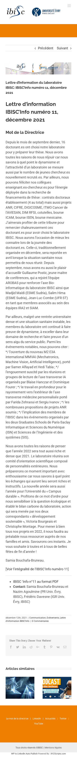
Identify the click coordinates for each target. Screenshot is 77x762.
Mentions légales (53, 747)
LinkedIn (37, 718)
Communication (37, 617)
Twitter (63, 718)
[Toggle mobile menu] (69, 6)
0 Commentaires (40, 621)
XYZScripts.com (58, 754)
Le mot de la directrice (17, 718)
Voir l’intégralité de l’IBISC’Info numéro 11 (37, 569)
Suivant (62, 48)
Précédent (45, 48)
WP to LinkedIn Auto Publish (24, 754)
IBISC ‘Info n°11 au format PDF (35, 582)
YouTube (38, 723)
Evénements (53, 617)
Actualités (50, 718)
